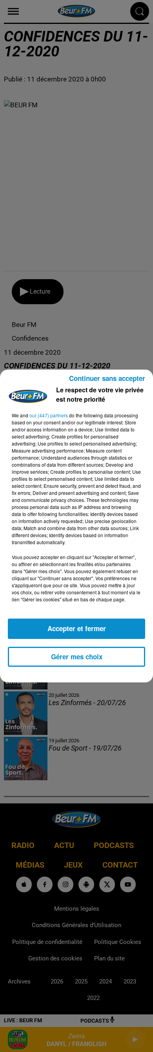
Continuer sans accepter (107, 378)
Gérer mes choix (76, 656)
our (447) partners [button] (48, 415)
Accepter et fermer (76, 628)
